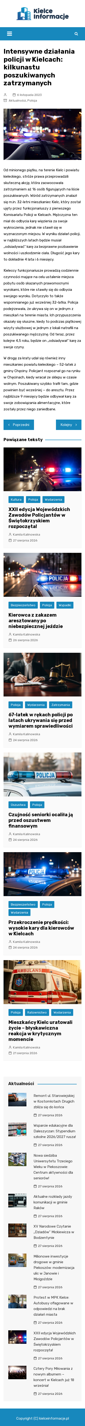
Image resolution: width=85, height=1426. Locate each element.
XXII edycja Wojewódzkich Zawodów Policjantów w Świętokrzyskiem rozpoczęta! (39, 518)
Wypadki (65, 605)
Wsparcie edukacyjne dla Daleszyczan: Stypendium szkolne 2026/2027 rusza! (55, 1131)
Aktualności (17, 100)
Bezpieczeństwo (23, 605)
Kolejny (66, 424)
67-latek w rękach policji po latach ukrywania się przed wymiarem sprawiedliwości (40, 720)
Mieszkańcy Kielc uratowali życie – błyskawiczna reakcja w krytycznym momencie (40, 1030)
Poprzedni (21, 424)
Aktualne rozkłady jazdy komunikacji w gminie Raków (53, 1202)
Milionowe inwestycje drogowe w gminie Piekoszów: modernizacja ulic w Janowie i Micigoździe (54, 1267)
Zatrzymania (60, 705)
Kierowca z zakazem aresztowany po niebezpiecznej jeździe (35, 620)
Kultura (16, 499)
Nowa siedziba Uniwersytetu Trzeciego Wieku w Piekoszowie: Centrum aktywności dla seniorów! (53, 1166)
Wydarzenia (53, 499)
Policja (32, 100)
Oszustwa (18, 805)
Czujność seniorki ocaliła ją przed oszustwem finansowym (40, 820)
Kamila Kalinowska (26, 534)
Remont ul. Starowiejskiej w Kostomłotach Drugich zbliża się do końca (54, 1101)
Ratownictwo (37, 1012)
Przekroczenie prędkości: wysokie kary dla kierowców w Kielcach (41, 927)
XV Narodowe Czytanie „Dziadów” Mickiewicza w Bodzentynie (54, 1232)
